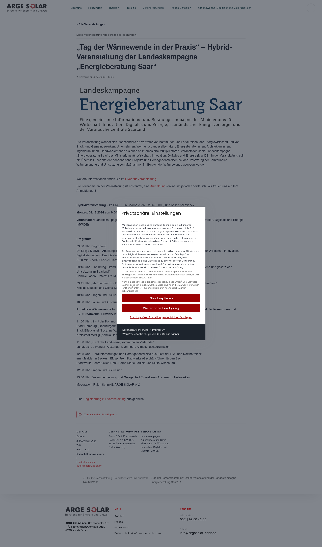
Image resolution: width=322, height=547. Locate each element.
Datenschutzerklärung (171, 267)
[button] (161, 308)
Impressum (159, 330)
